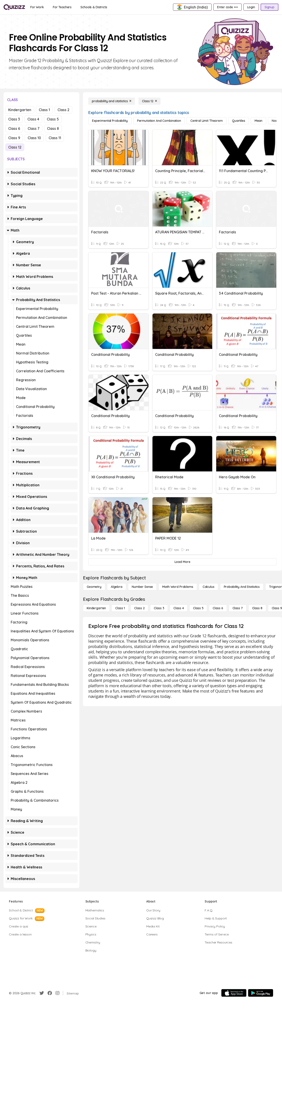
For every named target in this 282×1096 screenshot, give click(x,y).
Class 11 (55, 138)
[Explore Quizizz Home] (14, 7)
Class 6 (14, 128)
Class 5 (53, 119)
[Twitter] (41, 993)
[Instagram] (58, 993)
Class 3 (14, 119)
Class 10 (34, 138)
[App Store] (233, 993)
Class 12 (14, 147)
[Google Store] (260, 993)
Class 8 (53, 128)
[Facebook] (49, 993)
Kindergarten (19, 110)
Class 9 (14, 138)
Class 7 (33, 128)
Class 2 (63, 110)
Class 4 (33, 119)
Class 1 (44, 110)
